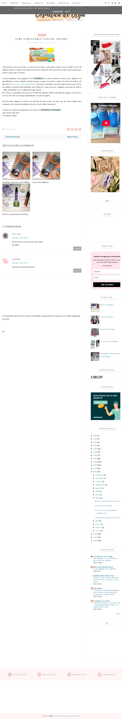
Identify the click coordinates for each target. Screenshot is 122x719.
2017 (95, 458)
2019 (95, 452)
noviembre (99, 478)
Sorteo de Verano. (108, 329)
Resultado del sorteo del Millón (16, 182)
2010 (95, 540)
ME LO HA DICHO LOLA (103, 567)
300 (108, 675)
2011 (95, 537)
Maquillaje (26, 3)
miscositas (97, 588)
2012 (95, 534)
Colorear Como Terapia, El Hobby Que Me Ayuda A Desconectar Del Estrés (106, 580)
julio (97, 491)
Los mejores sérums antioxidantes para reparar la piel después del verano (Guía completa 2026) (106, 592)
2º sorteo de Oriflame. (109, 341)
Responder (77, 248)
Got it (68, 12)
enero (97, 531)
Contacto (76, 3)
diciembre (99, 475)
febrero (98, 527)
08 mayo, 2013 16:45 (19, 238)
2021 (95, 445)
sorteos (42, 35)
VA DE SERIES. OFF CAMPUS (104, 569)
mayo (97, 498)
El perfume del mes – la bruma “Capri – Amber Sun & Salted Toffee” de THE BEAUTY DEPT (107, 605)
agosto (98, 488)
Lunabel (16, 259)
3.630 (49, 675)
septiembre (100, 485)
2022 (95, 442)
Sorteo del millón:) (40, 182)
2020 (95, 449)
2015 (95, 465)
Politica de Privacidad (73, 716)
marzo (98, 524)
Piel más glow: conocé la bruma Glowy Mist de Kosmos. (105, 559)
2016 (95, 462)
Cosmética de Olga (60, 716)
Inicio (4, 3)
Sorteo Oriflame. (107, 305)
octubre (98, 481)
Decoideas (50, 3)
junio (97, 495)
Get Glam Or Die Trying (102, 556)
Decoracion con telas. (103, 506)
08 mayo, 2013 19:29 (19, 263)
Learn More (57, 12)
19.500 (79, 675)
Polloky (16, 234)
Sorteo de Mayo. (107, 317)
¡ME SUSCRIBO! (107, 284)
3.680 (19, 675)
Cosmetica (38, 3)
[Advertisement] (41, 343)
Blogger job (63, 3)
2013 (95, 472)
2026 (95, 436)
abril (97, 521)
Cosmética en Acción (101, 601)
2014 (95, 468)
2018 (95, 455)
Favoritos (14, 3)
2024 (95, 439)
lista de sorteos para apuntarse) (21, 84)
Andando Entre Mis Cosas (103, 576)
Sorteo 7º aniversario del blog (15, 214)
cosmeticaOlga (38, 42)
